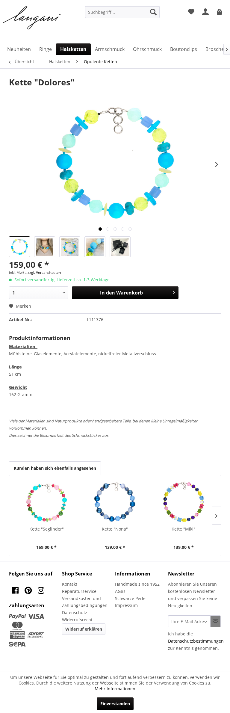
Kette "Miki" (183, 529)
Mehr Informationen (115, 688)
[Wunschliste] (191, 12)
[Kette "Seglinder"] (46, 502)
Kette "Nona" (115, 529)
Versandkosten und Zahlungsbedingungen (85, 602)
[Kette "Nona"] (115, 502)
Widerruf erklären (83, 629)
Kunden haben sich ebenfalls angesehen (55, 468)
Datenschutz (74, 612)
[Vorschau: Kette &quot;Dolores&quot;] (19, 246)
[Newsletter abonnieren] (215, 621)
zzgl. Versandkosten (44, 272)
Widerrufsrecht (77, 620)
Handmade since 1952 (137, 584)
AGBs (120, 591)
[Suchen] (153, 12)
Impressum (126, 605)
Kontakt (69, 584)
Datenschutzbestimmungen (196, 641)
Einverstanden (115, 703)
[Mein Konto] (206, 12)
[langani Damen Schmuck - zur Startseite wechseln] (32, 18)
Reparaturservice (79, 591)
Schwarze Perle (130, 598)
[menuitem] (122, 12)
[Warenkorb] (220, 12)
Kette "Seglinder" (46, 529)
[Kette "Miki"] (183, 502)
